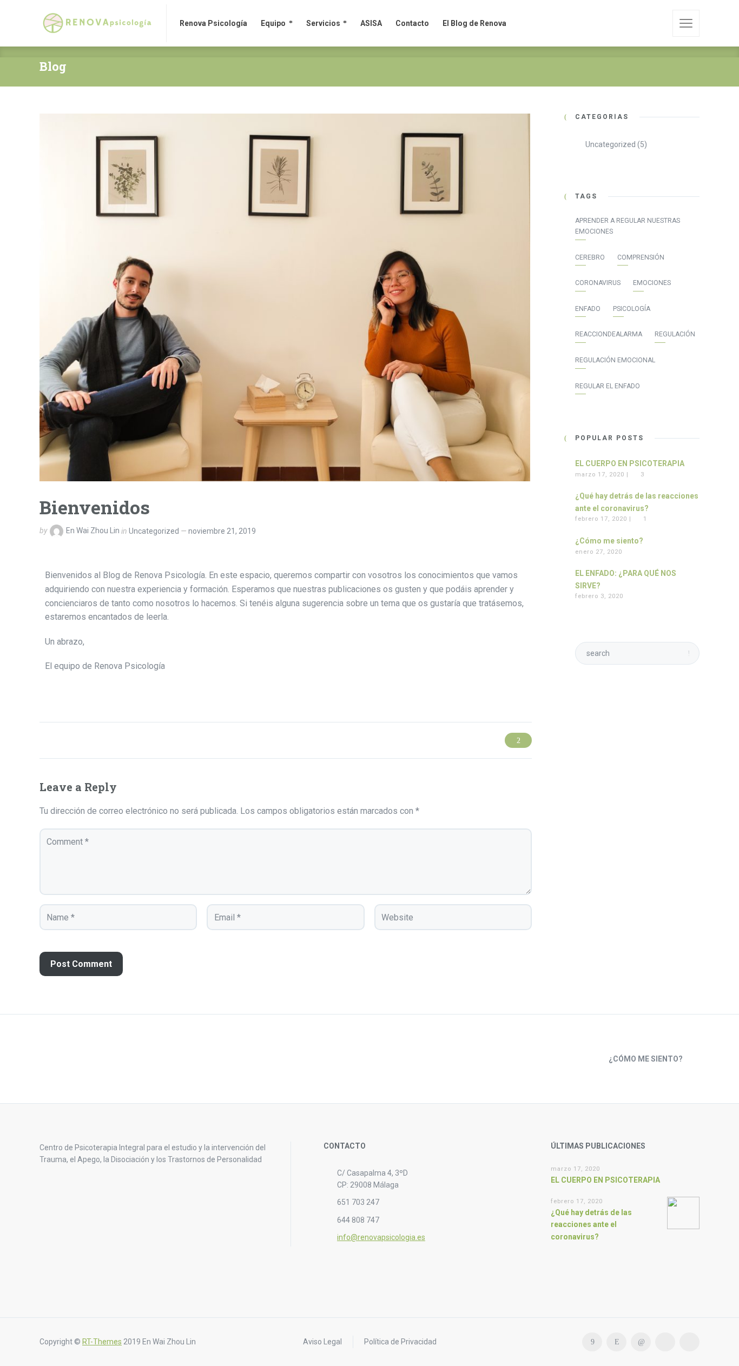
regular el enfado (607, 386)
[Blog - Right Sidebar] (369, 1059)
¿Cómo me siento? (609, 540)
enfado (588, 309)
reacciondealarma (608, 334)
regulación (675, 334)
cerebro (590, 257)
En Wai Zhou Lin (93, 531)
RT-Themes (102, 1341)
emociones (652, 283)
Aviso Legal (322, 1341)
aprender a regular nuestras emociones (627, 226)
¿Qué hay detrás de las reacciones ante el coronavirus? (591, 1224)
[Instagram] (616, 1341)
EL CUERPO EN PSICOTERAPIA (629, 463)
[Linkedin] (641, 1341)
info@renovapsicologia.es (381, 1237)
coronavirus (598, 283)
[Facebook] (592, 1341)
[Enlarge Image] (284, 297)
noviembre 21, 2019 (222, 531)
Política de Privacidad (400, 1341)
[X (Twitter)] (665, 1341)
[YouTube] (689, 1341)
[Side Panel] (686, 23)
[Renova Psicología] (96, 23)
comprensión (640, 257)
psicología (631, 309)
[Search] (657, 23)
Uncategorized (154, 531)
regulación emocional (615, 360)
